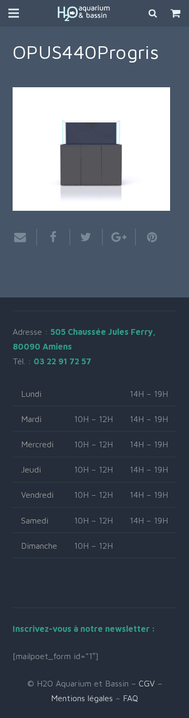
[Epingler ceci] (148, 237)
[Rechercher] (153, 13)
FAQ (130, 698)
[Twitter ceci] (86, 237)
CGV (147, 683)
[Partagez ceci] (53, 237)
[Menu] (14, 13)
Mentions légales (82, 698)
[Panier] (175, 13)
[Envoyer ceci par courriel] (25, 237)
